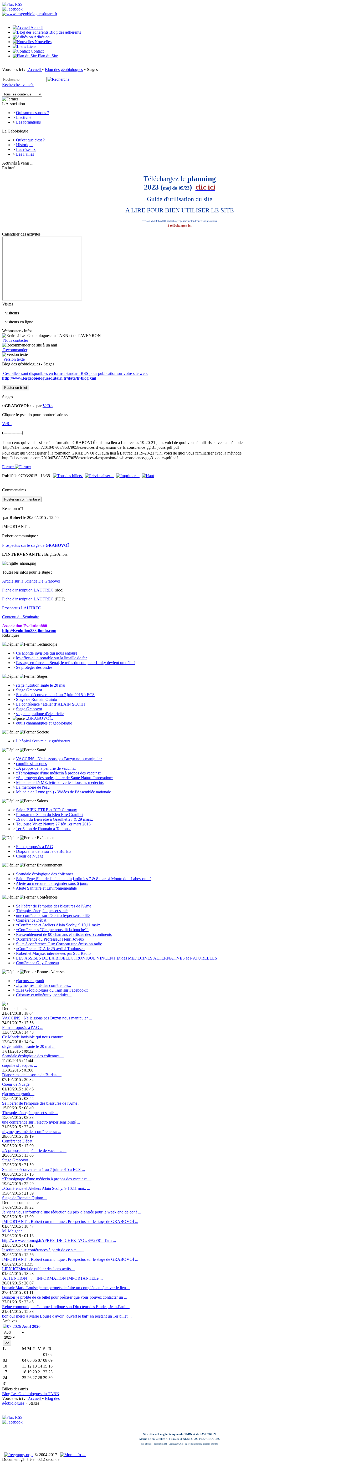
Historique (24, 144)
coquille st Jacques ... (19, 1065)
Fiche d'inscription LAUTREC (28, 590)
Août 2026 (31, 1326)
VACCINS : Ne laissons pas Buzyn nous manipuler (59, 759)
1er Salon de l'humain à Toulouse (43, 829)
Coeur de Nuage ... (18, 1084)
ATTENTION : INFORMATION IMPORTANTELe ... (52, 1278)
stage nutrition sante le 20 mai (40, 685)
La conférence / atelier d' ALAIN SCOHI (50, 704)
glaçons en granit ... (18, 1093)
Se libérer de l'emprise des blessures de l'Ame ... (41, 1103)
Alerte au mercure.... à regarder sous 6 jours (52, 883)
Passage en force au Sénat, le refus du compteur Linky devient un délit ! (75, 662)
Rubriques (10, 635)
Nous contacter (15, 340)
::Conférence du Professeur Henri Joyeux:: (51, 939)
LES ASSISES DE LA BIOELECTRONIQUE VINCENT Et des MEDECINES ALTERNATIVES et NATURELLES (116, 958)
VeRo (7, 423)
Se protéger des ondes (34, 667)
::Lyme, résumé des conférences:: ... (31, 1131)
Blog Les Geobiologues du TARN (30, 1393)
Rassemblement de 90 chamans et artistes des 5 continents (64, 934)
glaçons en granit (30, 980)
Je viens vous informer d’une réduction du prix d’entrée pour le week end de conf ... (71, 1212)
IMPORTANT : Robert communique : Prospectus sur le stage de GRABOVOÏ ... (70, 1221)
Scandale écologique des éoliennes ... (33, 1056)
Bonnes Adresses (50, 972)
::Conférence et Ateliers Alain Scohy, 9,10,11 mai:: (58, 925)
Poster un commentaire (22, 499)
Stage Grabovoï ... (17, 1160)
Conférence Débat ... (19, 1141)
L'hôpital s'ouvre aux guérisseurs (43, 741)
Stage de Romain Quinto (36, 699)
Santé (41, 750)
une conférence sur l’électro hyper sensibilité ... (41, 1122)
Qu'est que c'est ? (30, 140)
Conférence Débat (31, 920)
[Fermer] (10, 99)
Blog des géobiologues (64, 69)
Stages (42, 676)
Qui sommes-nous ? (32, 112)
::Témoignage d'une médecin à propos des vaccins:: (58, 773)
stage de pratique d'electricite (40, 713)
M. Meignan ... (14, 1231)
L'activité (23, 117)
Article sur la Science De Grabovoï (31, 581)
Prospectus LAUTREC (21, 608)
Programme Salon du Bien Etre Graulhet (49, 814)
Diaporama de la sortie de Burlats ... (31, 1075)
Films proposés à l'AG (34, 846)
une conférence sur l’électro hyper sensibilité (53, 915)
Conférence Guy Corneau (37, 963)
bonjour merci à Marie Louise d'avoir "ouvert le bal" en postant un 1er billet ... (67, 1316)
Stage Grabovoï (29, 690)
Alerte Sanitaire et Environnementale (46, 888)
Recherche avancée (18, 84)
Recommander (14, 350)
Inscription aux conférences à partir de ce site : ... (43, 1250)
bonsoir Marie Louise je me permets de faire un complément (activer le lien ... (66, 1288)
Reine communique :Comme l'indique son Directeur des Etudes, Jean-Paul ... (66, 1306)
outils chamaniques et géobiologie (44, 723)
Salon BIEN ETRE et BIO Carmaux (46, 810)
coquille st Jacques (31, 763)
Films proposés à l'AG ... (22, 1027)
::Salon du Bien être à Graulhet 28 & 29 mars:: (54, 819)
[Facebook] (12, 9)
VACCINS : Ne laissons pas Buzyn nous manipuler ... (47, 1018)
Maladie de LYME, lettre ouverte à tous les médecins (60, 782)
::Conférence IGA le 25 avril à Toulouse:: (50, 948)
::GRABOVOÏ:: (39, 718)
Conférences (47, 897)
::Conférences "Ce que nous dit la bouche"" (52, 929)
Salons (42, 801)
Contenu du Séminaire (20, 617)
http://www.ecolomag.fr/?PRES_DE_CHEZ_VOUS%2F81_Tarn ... (59, 1240)
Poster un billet (15, 388)
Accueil (34, 69)
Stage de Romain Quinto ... (24, 1198)
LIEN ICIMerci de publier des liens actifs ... (38, 1269)
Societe (42, 732)
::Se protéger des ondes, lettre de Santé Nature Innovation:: (64, 778)
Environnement (49, 865)
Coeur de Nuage (29, 856)
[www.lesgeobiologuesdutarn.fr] (29, 14)
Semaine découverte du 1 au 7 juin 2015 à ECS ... (43, 1169)
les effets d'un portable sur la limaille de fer (51, 658)
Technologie (46, 644)
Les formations (28, 122)
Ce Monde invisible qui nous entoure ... (35, 1037)
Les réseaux (26, 149)
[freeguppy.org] (18, 1454)
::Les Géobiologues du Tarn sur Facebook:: (52, 990)
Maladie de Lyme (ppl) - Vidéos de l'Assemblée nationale (63, 792)
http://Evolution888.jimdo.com (29, 630)
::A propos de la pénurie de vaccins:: (46, 768)
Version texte (13, 359)
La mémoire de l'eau (33, 787)
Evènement (45, 837)
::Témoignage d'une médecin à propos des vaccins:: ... (46, 1179)
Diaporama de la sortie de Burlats (43, 851)
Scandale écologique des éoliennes (44, 874)
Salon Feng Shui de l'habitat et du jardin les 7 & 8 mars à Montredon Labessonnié (83, 878)
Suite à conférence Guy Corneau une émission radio (59, 944)
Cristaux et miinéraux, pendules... (43, 995)
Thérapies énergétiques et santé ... (30, 1112)
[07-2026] (12, 1326)
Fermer (8, 467)
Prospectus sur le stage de (35, 545)
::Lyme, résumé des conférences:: (43, 985)
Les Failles (25, 154)
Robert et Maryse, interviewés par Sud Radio (53, 953)
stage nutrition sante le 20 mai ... (28, 1046)
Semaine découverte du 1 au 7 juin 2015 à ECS (55, 694)
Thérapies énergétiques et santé (42, 911)
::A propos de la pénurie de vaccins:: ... (34, 1150)
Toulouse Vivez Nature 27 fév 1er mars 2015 (53, 824)
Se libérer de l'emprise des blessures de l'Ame (53, 906)
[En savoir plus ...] (73, 1454)
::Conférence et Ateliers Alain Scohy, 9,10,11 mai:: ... (46, 1188)
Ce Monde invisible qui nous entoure (46, 653)
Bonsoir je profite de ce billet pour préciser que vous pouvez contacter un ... (64, 1297)
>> (7, 1343)
